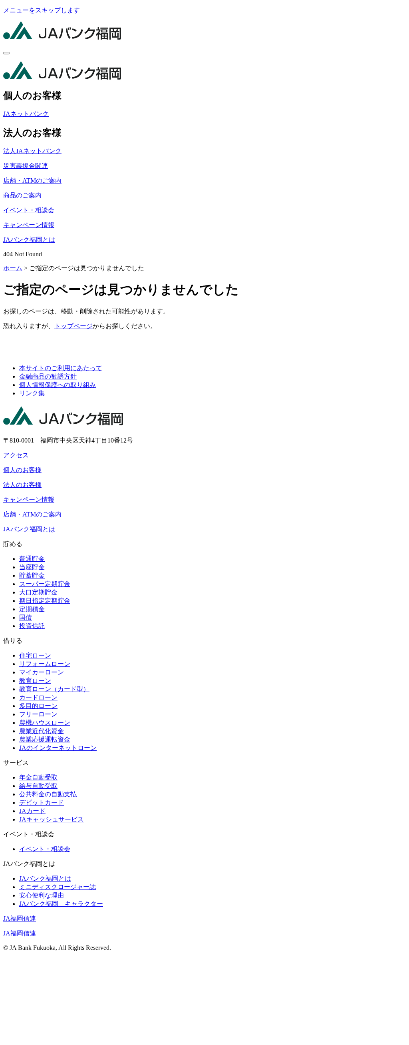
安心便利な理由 (41, 895)
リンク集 (32, 393)
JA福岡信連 (19, 918)
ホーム (12, 268)
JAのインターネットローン (58, 747)
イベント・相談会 (28, 210)
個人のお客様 (22, 470)
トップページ (73, 326)
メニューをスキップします (41, 10)
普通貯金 (32, 558)
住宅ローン (35, 655)
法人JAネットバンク (32, 151)
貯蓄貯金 (32, 575)
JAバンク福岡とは (29, 239)
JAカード (32, 811)
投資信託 (32, 625)
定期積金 (32, 609)
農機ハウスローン (44, 722)
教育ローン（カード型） (54, 689)
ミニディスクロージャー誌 (57, 886)
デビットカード (41, 802)
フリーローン (38, 714)
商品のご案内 (22, 195)
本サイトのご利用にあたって (60, 368)
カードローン (38, 697)
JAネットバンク (26, 113)
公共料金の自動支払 (48, 794)
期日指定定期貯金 (44, 600)
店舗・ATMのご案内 (32, 180)
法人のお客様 (22, 484)
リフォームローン (44, 663)
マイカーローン (41, 672)
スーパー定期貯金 (44, 583)
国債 (25, 617)
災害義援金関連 (25, 165)
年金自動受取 (38, 777)
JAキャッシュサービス (51, 819)
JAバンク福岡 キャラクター (61, 903)
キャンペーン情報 (28, 224)
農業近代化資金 (41, 731)
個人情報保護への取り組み (57, 384)
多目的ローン (38, 705)
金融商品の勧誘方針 (48, 376)
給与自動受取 (38, 785)
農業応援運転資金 (44, 739)
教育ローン (35, 680)
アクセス (16, 455)
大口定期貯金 (38, 592)
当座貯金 (32, 567)
